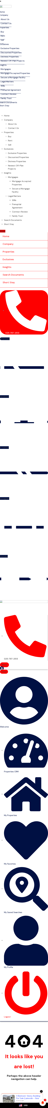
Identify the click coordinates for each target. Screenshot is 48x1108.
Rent (10, 140)
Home (6, 115)
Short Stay (9, 224)
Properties (9, 132)
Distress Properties (17, 161)
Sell (9, 145)
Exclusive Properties (17, 153)
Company (8, 120)
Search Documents (13, 220)
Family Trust (17, 216)
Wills (14, 200)
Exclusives (8, 149)
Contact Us (13, 128)
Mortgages (13, 177)
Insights (7, 173)
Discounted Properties (18, 157)
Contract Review (20, 211)
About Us (12, 124)
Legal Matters (14, 196)
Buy (9, 136)
